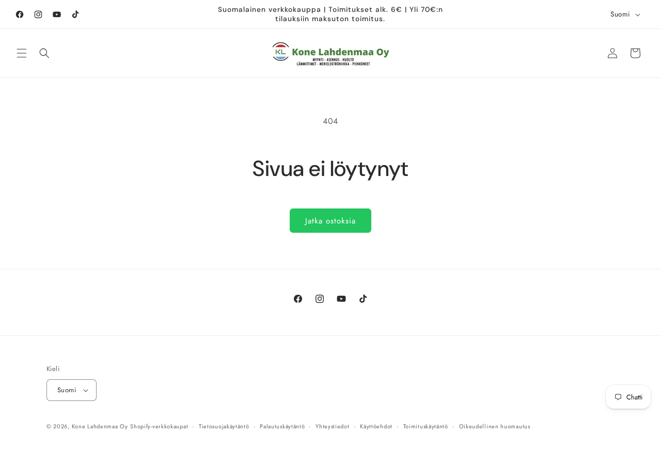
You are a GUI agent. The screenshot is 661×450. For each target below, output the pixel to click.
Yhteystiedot (332, 426)
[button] (21, 53)
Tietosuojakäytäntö (224, 426)
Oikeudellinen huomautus (494, 426)
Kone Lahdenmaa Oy (100, 426)
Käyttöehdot (376, 426)
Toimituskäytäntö (425, 426)
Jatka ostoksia (330, 221)
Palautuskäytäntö (282, 426)
